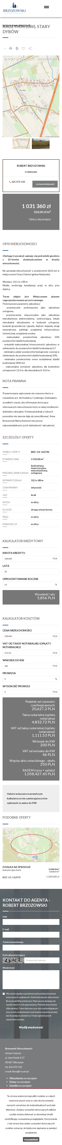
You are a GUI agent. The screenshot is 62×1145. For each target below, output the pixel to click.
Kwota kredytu (14, 552)
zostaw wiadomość (45, 184)
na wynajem (23, 1078)
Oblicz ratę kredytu (40, 219)
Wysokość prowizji (16, 686)
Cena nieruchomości (17, 630)
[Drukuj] (10, 48)
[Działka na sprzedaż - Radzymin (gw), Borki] (31, 854)
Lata (6, 565)
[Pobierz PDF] (17, 48)
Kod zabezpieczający (14, 955)
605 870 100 (18, 181)
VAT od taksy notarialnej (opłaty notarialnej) (27, 645)
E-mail (6, 929)
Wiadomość (9, 967)
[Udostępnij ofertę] (30, 48)
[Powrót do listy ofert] (5, 48)
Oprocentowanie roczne (20, 578)
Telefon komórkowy (13, 942)
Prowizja (9, 673)
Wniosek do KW (13, 660)
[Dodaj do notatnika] (23, 48)
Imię (5, 916)
